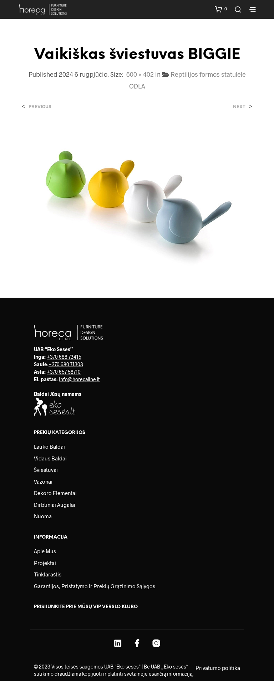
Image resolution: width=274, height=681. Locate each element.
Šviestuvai (46, 469)
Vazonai (43, 481)
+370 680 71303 (66, 364)
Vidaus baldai (50, 458)
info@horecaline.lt (79, 379)
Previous (40, 106)
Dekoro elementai (55, 493)
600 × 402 (140, 74)
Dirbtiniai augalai (54, 504)
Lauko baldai (49, 446)
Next (239, 106)
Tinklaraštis (47, 574)
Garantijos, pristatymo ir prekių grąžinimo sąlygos (94, 586)
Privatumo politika (218, 668)
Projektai (45, 563)
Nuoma (43, 516)
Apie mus (45, 551)
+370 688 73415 (64, 357)
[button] (221, 8)
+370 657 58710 (64, 372)
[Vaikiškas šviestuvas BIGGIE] (137, 196)
